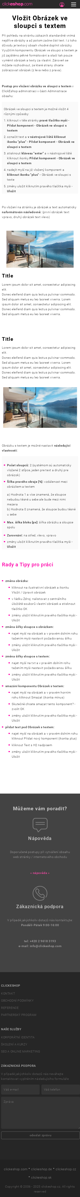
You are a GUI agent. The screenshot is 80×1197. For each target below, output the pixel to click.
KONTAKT (8, 993)
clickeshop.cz (66, 1169)
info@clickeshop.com (46, 946)
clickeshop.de (41, 1169)
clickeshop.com (16, 1169)
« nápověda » (39, 873)
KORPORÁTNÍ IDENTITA (18, 1037)
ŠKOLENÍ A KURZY (14, 1044)
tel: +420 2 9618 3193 (40, 941)
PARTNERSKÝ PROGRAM (18, 1015)
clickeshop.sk (41, 1177)
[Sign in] (62, 4)
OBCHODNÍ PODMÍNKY (17, 1000)
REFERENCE (10, 1008)
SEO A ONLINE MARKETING (20, 1051)
